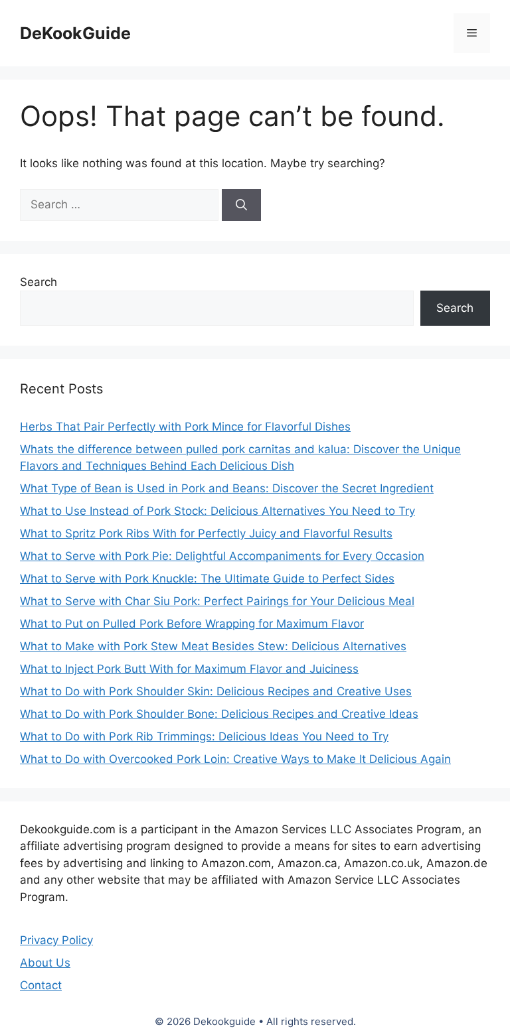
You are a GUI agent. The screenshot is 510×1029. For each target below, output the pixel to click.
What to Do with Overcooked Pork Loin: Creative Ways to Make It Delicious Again (235, 759)
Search (38, 282)
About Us (45, 962)
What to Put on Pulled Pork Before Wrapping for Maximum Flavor (192, 623)
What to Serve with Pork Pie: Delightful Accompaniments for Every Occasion (222, 556)
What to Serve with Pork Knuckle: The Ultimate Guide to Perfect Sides (207, 578)
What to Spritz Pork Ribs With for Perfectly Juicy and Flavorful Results (206, 533)
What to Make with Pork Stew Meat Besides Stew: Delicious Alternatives (213, 646)
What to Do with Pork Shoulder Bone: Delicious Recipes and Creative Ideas (219, 713)
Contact (41, 985)
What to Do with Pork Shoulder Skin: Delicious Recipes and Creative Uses (216, 691)
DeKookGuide (75, 33)
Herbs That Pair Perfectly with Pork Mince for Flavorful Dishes (185, 426)
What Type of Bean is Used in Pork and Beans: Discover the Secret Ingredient (227, 488)
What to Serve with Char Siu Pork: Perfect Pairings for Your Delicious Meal (217, 601)
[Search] (241, 205)
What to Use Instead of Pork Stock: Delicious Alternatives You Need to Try (217, 510)
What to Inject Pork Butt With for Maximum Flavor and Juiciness (189, 668)
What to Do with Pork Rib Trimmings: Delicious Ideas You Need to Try (204, 736)
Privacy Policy (56, 940)
